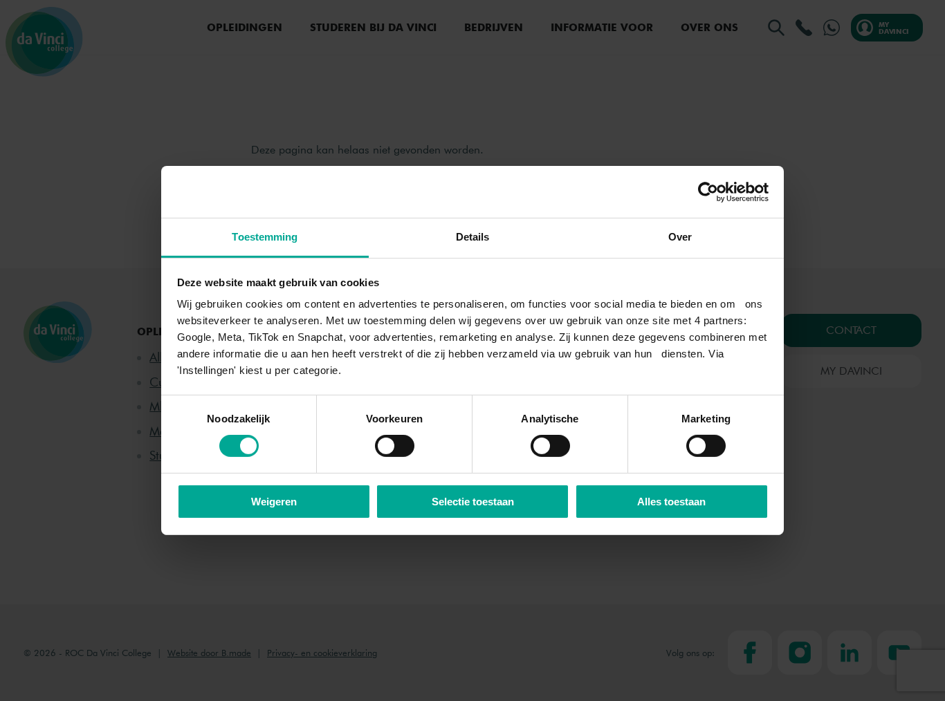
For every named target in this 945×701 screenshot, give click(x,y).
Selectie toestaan (473, 501)
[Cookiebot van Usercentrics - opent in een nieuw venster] (708, 191)
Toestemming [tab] (264, 237)
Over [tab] (680, 237)
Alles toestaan (671, 501)
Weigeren (274, 501)
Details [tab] (473, 237)
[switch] (394, 446)
